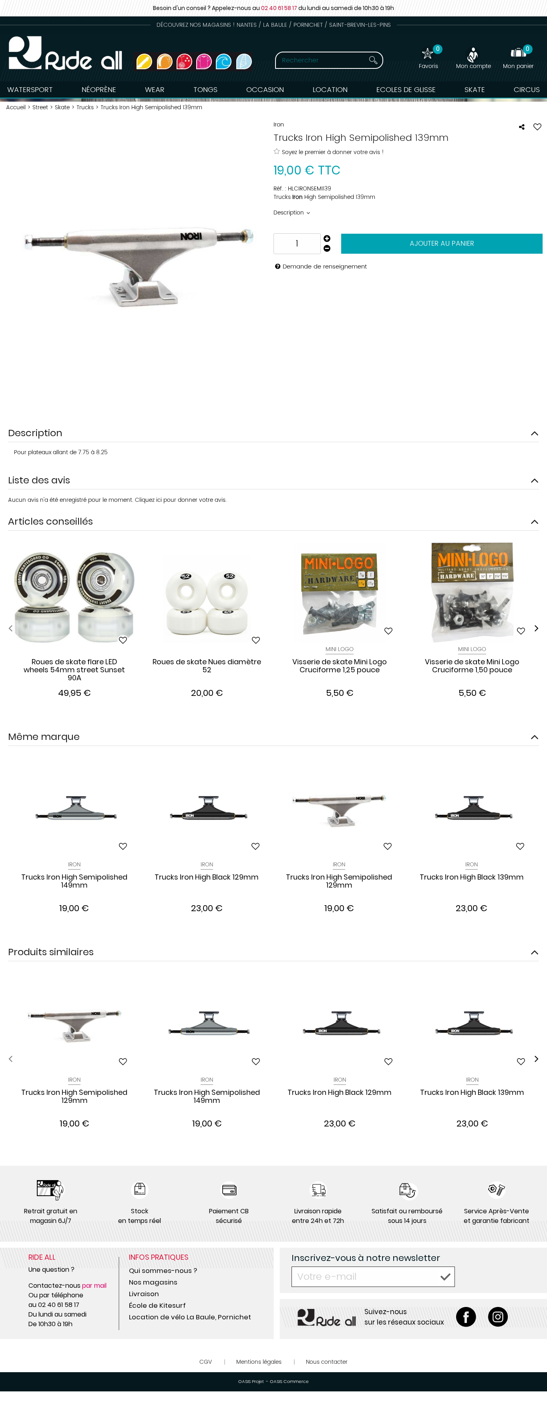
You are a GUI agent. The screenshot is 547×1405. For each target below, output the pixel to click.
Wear (155, 90)
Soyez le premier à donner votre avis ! (333, 152)
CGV (205, 1362)
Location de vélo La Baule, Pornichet (190, 1317)
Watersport (30, 90)
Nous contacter (327, 1362)
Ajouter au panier (442, 243)
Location (330, 90)
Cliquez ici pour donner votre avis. (181, 500)
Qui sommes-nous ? (163, 1270)
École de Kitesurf (157, 1305)
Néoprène (99, 90)
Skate (475, 90)
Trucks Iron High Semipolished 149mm (74, 881)
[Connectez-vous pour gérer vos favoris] (537, 126)
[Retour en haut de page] (531, 1381)
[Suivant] (537, 628)
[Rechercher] (373, 60)
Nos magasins (153, 1282)
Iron (74, 864)
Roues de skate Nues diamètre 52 (207, 666)
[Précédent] (10, 628)
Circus (527, 90)
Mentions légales (259, 1362)
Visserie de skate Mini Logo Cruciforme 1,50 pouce (472, 666)
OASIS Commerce (289, 1382)
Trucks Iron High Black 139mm (472, 877)
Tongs (205, 90)
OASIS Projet (251, 1382)
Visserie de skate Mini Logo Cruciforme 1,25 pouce (339, 666)
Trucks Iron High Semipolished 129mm (339, 881)
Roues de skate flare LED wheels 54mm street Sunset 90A (74, 670)
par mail (94, 1285)
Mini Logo (340, 649)
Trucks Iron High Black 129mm (207, 877)
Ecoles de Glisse (406, 90)
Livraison (144, 1294)
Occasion (265, 90)
